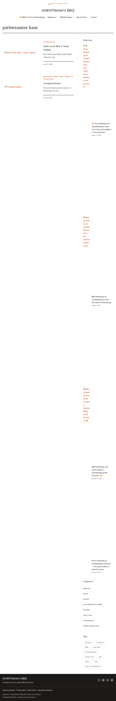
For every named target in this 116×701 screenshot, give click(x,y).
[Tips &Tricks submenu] (87, 17)
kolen (96, 661)
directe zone (89, 657)
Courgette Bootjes (52, 83)
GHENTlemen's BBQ (58, 10)
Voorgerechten (48, 79)
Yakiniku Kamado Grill (91, 626)
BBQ (86, 647)
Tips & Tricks (87, 615)
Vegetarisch (69, 76)
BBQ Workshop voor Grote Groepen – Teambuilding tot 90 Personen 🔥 (100, 471)
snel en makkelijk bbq (92, 666)
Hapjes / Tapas (58, 76)
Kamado (86, 599)
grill (100, 657)
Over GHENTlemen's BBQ (92, 604)
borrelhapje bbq (90, 652)
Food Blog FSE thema (9, 697)
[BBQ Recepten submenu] (73, 17)
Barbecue (88, 642)
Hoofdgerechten (49, 42)
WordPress (32, 697)
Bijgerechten (47, 76)
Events (85, 594)
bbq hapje (96, 647)
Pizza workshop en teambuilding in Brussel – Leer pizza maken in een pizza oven (101, 565)
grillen (87, 661)
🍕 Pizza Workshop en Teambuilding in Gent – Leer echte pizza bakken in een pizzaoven (101, 128)
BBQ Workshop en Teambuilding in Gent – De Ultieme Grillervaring (101, 299)
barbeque (100, 642)
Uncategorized (88, 620)
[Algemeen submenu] (56, 17)
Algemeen (86, 588)
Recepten (86, 610)
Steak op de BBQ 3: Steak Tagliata (56, 48)
